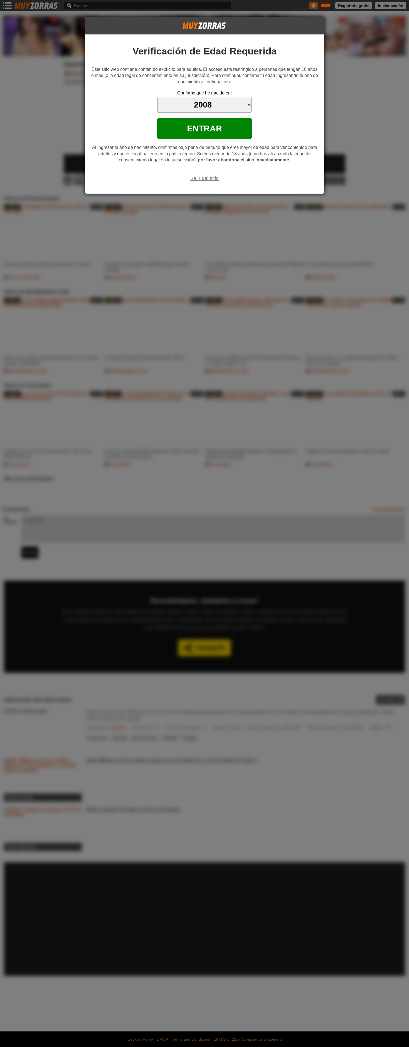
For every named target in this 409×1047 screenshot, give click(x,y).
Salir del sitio (204, 178)
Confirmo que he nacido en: (204, 93)
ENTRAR (204, 128)
